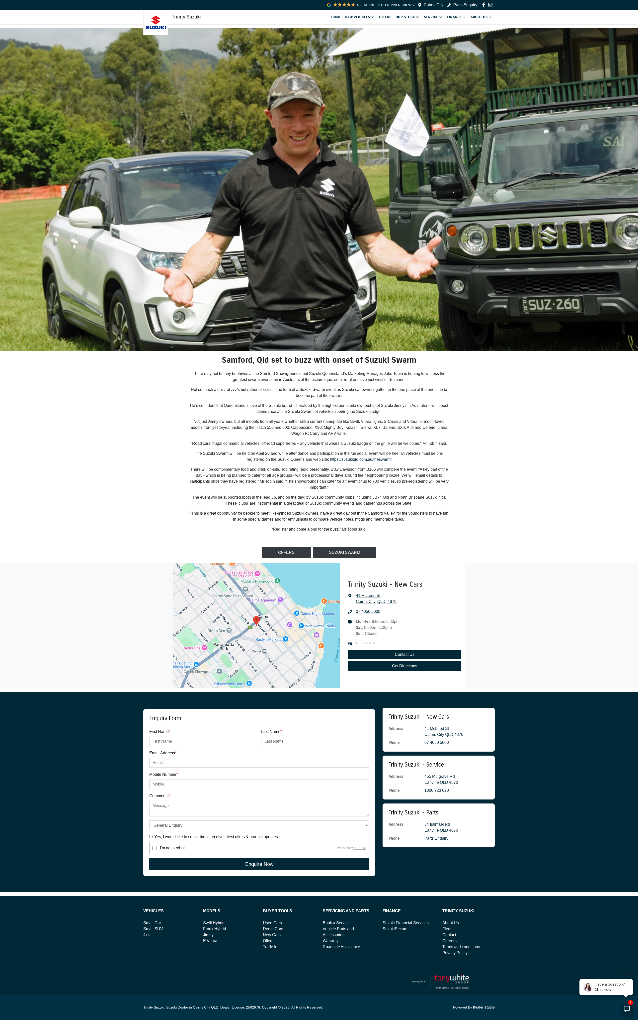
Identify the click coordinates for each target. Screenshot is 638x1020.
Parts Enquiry (465, 5)
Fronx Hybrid (214, 929)
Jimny (208, 935)
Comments (159, 796)
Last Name (271, 731)
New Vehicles (357, 17)
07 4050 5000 (368, 611)
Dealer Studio (484, 1007)
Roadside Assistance (341, 947)
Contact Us (404, 654)
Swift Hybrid (214, 923)
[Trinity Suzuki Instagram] (491, 4)
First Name (159, 731)
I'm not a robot (172, 848)
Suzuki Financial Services (406, 923)
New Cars (272, 935)
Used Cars (272, 923)
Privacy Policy (455, 953)
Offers (385, 17)
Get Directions (404, 666)
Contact (449, 935)
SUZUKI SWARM (344, 552)
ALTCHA (360, 848)
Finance (454, 17)
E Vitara (210, 941)
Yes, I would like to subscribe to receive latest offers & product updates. (216, 837)
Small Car (152, 923)
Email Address (162, 753)
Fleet (446, 929)
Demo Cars (273, 929)
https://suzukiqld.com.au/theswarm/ (361, 459)
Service (431, 17)
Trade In (270, 947)
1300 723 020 (436, 790)
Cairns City (433, 5)
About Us (479, 17)
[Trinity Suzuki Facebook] (484, 4)
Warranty (330, 941)
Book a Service (336, 923)
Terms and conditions (461, 947)
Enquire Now (259, 864)
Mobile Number (163, 774)
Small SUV (153, 929)
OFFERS (286, 552)
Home (336, 17)
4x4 (146, 935)
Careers (449, 941)
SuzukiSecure (395, 929)
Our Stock (405, 17)
